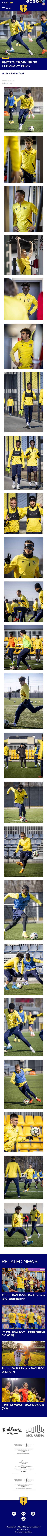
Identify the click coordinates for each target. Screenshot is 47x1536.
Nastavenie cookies (23, 1532)
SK (3, 2)
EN (11, 2)
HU (7, 2)
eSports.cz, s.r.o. (23, 1529)
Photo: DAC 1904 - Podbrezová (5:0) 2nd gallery (23, 1297)
